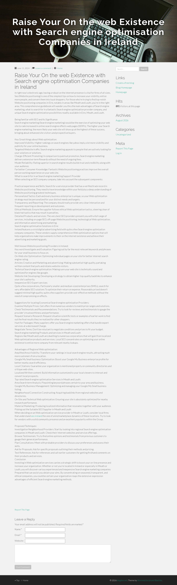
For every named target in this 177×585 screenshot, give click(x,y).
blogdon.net (122, 580)
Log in (119, 153)
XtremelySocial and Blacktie (149, 580)
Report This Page (22, 509)
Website (19, 540)
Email (18, 535)
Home (60, 68)
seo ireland (36, 416)
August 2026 (122, 120)
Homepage (121, 92)
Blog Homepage (124, 87)
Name (18, 529)
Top (18, 580)
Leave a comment (43, 68)
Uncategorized (123, 134)
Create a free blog (125, 82)
